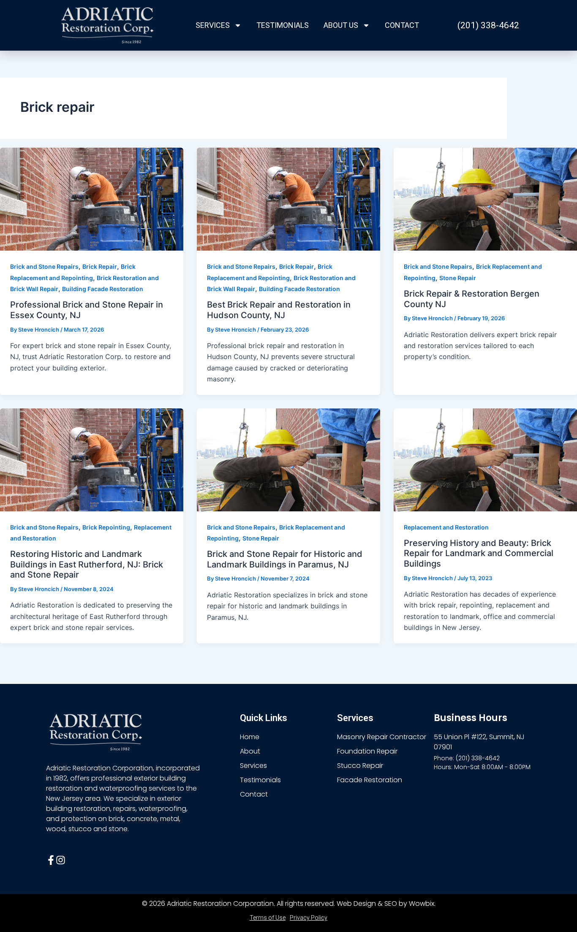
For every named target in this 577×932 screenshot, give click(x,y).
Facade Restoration (369, 780)
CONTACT (402, 25)
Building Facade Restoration (102, 288)
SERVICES (213, 25)
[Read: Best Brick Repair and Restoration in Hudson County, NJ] (288, 199)
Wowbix (421, 903)
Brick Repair (99, 266)
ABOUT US (341, 25)
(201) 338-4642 (488, 25)
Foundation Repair (367, 751)
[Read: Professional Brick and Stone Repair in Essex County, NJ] (91, 199)
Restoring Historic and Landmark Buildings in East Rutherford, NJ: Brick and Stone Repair (86, 564)
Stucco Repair (360, 765)
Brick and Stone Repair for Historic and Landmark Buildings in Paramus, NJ (284, 559)
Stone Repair (457, 277)
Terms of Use (268, 917)
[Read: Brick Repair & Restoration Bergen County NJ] (485, 199)
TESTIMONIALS (282, 25)
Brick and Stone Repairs (44, 266)
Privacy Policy (308, 917)
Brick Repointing (106, 527)
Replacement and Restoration (446, 527)
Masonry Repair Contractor (381, 737)
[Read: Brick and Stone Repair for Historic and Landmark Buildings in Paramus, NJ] (288, 459)
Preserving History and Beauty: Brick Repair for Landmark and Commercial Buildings (478, 553)
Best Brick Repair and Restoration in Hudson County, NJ (279, 310)
